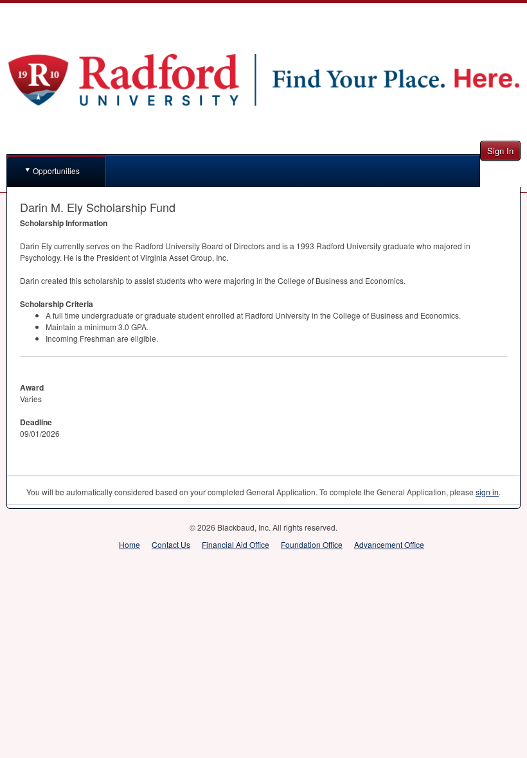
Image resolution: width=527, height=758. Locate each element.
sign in (487, 491)
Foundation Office (312, 544)
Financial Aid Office (235, 544)
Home (129, 544)
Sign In (500, 151)
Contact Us (171, 544)
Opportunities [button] (56, 170)
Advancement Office (389, 544)
